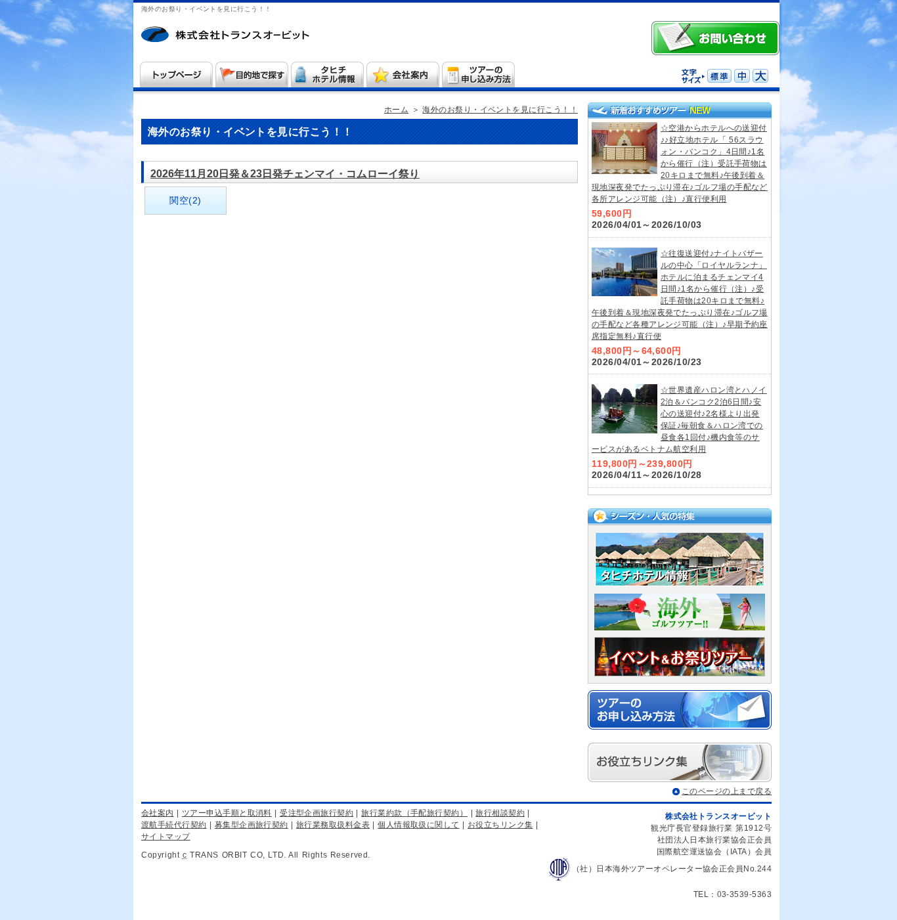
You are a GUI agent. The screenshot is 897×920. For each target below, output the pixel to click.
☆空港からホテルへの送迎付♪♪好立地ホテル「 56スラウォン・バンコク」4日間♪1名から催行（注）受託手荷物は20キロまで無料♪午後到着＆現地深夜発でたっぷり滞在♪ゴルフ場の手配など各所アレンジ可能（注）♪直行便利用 (680, 163)
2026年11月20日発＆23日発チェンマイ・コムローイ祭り (285, 173)
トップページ (176, 74)
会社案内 (403, 74)
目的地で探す (252, 74)
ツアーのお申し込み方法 (680, 710)
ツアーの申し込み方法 (478, 74)
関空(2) (185, 200)
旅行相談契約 (500, 813)
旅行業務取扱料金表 (333, 824)
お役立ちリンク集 (500, 824)
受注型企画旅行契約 (316, 813)
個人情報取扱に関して (419, 824)
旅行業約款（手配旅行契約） (414, 813)
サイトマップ (165, 836)
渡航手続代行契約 (174, 824)
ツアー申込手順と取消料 (227, 813)
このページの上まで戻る (727, 791)
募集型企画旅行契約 (251, 824)
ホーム (232, 36)
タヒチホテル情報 (327, 74)
